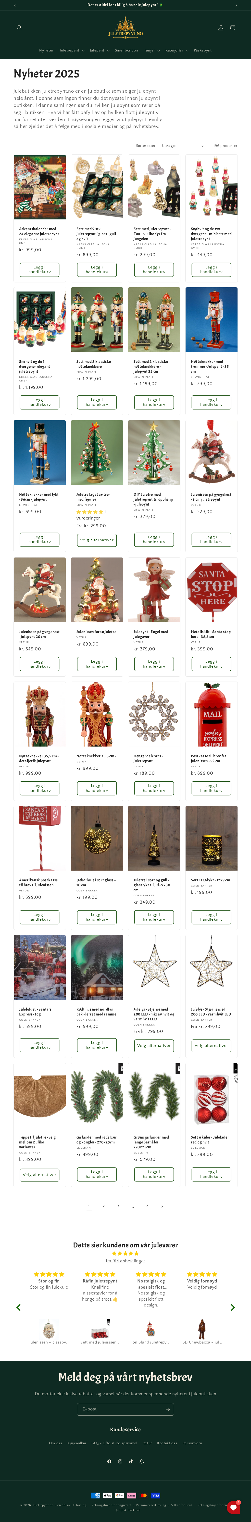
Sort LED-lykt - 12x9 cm (210, 880)
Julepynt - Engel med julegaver (151, 634)
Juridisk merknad (128, 1510)
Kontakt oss (167, 1443)
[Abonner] (168, 1409)
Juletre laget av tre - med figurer (93, 497)
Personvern (192, 1443)
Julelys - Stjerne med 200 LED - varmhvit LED (211, 1012)
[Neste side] (162, 1206)
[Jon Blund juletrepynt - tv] (100, 1329)
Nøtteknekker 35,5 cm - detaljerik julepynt (39, 758)
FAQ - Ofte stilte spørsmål (114, 1443)
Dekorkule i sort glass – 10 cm (96, 883)
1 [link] (89, 1206)
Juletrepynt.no (43, 1505)
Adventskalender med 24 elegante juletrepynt (39, 231)
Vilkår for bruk (182, 1505)
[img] (126, 1253)
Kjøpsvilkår (76, 1443)
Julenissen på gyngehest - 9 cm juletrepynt (211, 497)
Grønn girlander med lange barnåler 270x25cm (151, 1142)
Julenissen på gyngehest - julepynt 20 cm (39, 634)
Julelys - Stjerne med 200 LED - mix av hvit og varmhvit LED (154, 1014)
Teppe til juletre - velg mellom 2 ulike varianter (37, 1142)
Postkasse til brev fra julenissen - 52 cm (209, 758)
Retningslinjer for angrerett (111, 1505)
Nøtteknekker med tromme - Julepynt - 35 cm (210, 366)
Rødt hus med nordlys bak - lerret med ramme (96, 1012)
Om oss (55, 1443)
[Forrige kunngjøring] (15, 5)
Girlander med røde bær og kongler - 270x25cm (96, 1140)
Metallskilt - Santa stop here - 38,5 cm (211, 634)
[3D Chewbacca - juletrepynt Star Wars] (151, 1329)
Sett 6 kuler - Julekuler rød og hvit (210, 1140)
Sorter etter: (146, 146)
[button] (19, 28)
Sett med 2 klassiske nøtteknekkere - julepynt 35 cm (151, 366)
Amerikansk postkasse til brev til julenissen (38, 883)
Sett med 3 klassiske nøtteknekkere (93, 364)
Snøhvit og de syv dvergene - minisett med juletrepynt (211, 234)
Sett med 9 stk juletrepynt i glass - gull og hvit (96, 234)
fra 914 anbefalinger (125, 1261)
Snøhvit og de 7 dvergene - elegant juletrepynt (34, 366)
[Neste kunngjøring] (236, 5)
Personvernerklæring (151, 1505)
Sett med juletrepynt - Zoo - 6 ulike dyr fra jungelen (152, 234)
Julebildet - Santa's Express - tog (35, 1012)
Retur (147, 1443)
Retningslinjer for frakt (214, 1505)
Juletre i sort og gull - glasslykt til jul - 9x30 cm (152, 885)
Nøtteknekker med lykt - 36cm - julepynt (39, 497)
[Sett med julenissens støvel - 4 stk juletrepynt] (49, 1329)
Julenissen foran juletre (96, 632)
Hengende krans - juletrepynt (148, 758)
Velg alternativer (97, 540)
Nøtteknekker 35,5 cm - (96, 756)
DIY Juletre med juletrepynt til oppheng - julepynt (153, 499)
